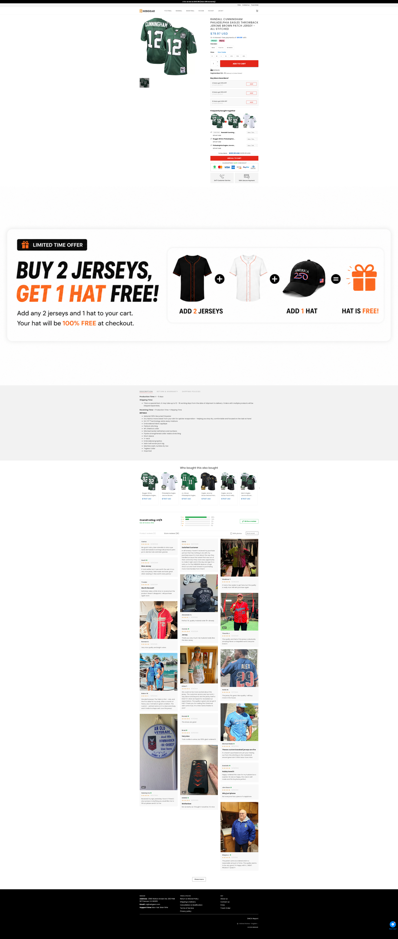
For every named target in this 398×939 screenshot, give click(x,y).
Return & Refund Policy (189, 899)
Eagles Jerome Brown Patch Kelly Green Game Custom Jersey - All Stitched (228, 494)
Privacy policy (185, 911)
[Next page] (259, 488)
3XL (238, 56)
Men (213, 47)
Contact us (245, 5)
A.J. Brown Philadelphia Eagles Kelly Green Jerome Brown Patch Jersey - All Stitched (189, 494)
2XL (231, 56)
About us (224, 899)
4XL (244, 56)
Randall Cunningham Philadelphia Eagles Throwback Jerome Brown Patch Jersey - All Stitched (228, 132)
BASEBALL (179, 11)
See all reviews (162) (147, 523)
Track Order (254, 5)
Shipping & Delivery (188, 902)
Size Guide (222, 52)
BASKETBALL (190, 11)
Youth (220, 47)
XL (226, 56)
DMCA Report (252, 918)
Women (230, 47)
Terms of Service (187, 908)
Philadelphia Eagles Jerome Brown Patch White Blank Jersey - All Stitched (224, 145)
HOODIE (201, 11)
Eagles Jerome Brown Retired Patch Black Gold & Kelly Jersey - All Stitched (209, 494)
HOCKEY (211, 11)
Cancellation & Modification (191, 905)
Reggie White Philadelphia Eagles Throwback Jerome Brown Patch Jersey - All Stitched (224, 139)
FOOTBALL (168, 11)
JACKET (220, 11)
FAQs (239, 5)
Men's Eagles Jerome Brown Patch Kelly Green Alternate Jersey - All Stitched (247, 494)
